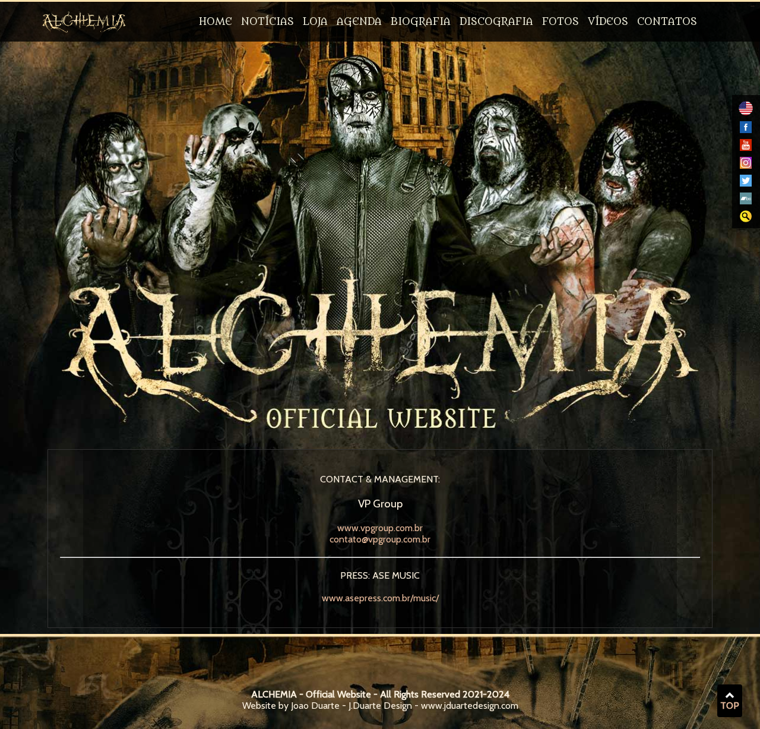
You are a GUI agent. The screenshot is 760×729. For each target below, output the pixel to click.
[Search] (746, 219)
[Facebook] (746, 129)
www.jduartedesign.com (469, 705)
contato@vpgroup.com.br (380, 539)
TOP (729, 705)
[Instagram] (746, 165)
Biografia (421, 22)
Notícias (267, 22)
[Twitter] (746, 183)
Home (215, 22)
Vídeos (608, 22)
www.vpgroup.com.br (380, 528)
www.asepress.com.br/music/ (380, 598)
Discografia (496, 22)
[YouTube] (746, 147)
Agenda (359, 22)
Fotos (560, 22)
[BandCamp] (746, 201)
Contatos (667, 22)
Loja (315, 22)
